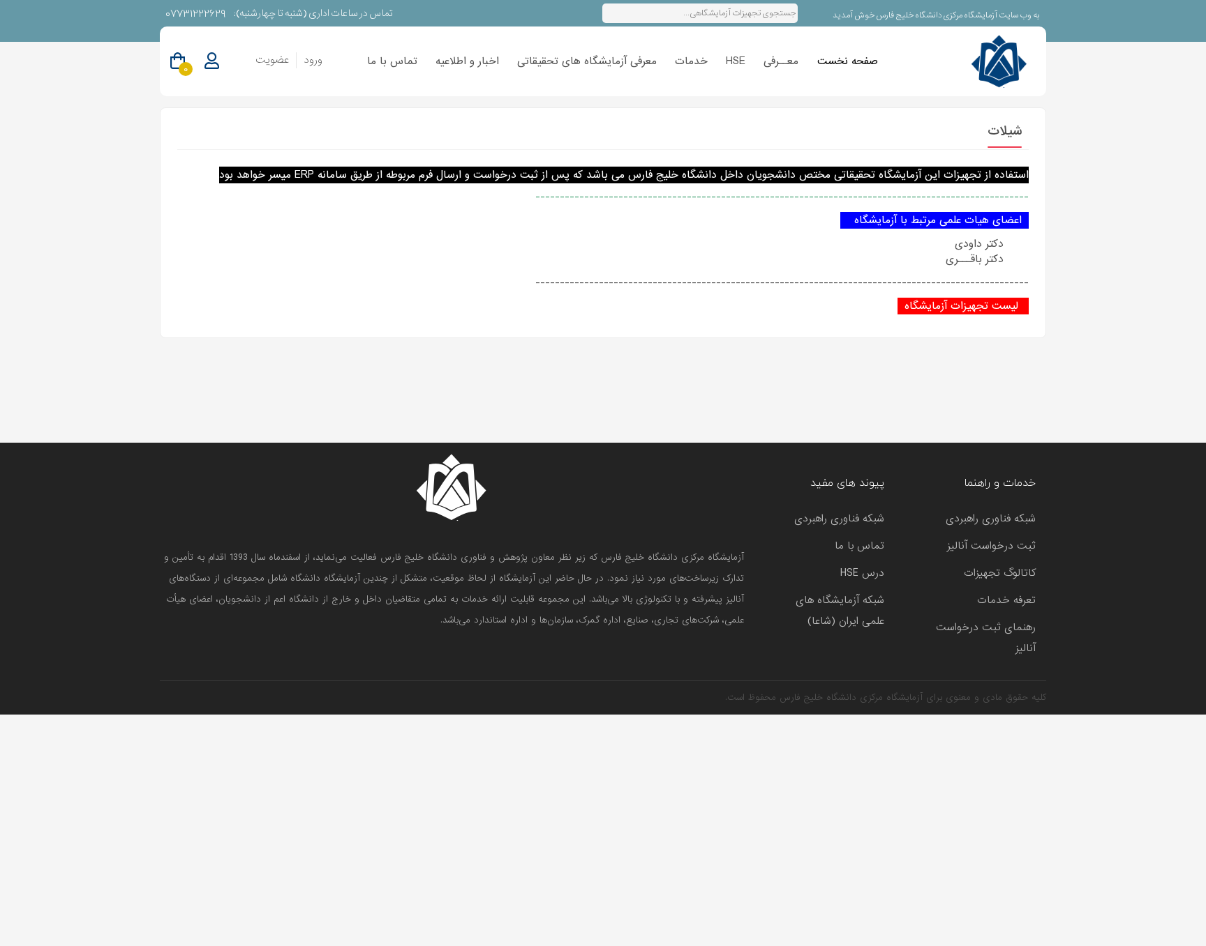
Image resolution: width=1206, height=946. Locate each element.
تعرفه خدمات (1006, 600)
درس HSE (862, 573)
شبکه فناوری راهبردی (991, 518)
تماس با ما (392, 61)
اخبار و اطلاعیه (467, 61)
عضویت (272, 60)
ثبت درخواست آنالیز (991, 545)
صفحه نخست (847, 61)
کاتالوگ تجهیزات (1000, 573)
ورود (313, 60)
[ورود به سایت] (211, 61)
